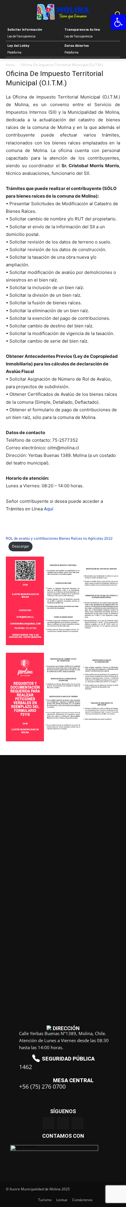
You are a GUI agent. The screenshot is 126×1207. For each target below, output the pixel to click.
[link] (118, 22)
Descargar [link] (20, 546)
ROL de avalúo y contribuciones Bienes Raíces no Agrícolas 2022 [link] (59, 538)
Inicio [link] (10, 64)
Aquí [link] (48, 509)
